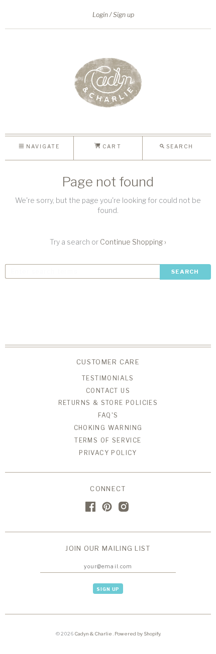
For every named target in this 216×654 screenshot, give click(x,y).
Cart (110, 146)
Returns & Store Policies (108, 402)
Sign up (123, 15)
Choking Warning (108, 427)
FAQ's (108, 415)
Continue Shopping (133, 242)
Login (100, 15)
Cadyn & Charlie (93, 633)
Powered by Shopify (137, 633)
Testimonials (108, 378)
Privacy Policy (108, 453)
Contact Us (108, 390)
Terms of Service (107, 440)
